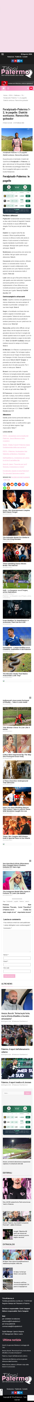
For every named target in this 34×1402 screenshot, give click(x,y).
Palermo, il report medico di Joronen (16, 1082)
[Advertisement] (17, 35)
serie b (27, 901)
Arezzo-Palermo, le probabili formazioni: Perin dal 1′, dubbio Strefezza (16, 1224)
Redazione (10, 57)
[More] (8, 488)
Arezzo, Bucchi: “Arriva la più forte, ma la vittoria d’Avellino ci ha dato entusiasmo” (15, 1016)
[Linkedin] (15, 484)
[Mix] (26, 484)
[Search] (28, 88)
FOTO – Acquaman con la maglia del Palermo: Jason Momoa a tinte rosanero (15, 438)
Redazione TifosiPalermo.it (20, 1021)
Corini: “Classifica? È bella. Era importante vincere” (24, 908)
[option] (17, 1153)
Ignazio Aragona (18, 1331)
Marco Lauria (18, 1334)
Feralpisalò (10, 901)
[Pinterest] (19, 484)
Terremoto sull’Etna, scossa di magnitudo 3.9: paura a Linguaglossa (21, 1284)
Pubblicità (18, 57)
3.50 (8, 201)
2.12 (16, 201)
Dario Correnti (8, 123)
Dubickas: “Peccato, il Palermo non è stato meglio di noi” (10, 908)
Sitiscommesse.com (16, 1130)
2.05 (16, 196)
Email (5, 961)
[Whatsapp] (4, 488)
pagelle (16, 901)
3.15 (12, 196)
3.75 (8, 196)
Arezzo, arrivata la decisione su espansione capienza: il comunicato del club (16, 1162)
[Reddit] (12, 484)
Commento (7, 928)
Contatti (24, 57)
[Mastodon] (23, 484)
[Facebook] (4, 484)
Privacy (1, 1393)
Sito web (6, 968)
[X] (8, 484)
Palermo (21, 901)
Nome (5, 955)
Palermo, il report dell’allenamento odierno (14, 1356)
